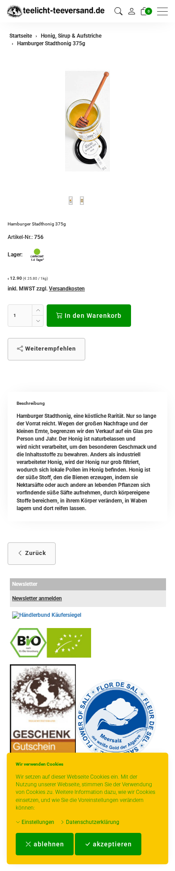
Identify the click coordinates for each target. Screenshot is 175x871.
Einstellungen (37, 822)
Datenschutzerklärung (92, 822)
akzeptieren (111, 844)
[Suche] (118, 11)
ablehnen (48, 844)
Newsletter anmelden (37, 598)
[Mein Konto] (131, 11)
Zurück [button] (34, 553)
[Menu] (164, 11)
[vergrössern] (87, 121)
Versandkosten (67, 289)
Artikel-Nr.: (20, 237)
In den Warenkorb (92, 315)
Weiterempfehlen (49, 348)
